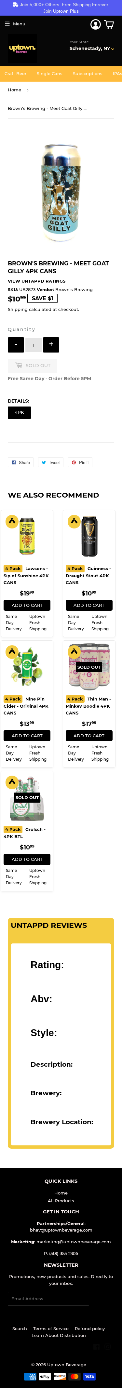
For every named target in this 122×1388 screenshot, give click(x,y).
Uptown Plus (66, 11)
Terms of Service (51, 1328)
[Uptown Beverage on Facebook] (96, 1347)
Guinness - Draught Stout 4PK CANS (88, 575)
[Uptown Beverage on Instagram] (107, 1347)
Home (14, 89)
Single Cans (49, 73)
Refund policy (90, 1328)
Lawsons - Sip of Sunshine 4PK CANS (26, 575)
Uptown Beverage (66, 1364)
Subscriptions (87, 73)
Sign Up (101, 1298)
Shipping (18, 309)
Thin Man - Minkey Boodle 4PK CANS (88, 705)
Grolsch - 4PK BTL (25, 833)
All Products (61, 1200)
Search (19, 1328)
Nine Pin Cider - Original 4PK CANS (26, 705)
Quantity (21, 329)
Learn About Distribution (59, 1335)
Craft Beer (15, 73)
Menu (19, 23)
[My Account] (95, 24)
